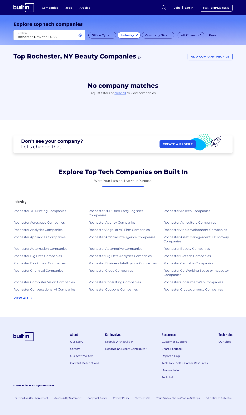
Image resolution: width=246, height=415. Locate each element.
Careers (75, 349)
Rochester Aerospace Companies (39, 222)
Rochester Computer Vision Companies (44, 282)
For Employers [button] (216, 7)
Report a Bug (171, 356)
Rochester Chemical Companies (38, 270)
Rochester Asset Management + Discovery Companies (196, 239)
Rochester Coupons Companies (113, 289)
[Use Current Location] (80, 35)
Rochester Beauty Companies (187, 249)
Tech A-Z (167, 377)
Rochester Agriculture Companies (190, 222)
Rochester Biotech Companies (187, 256)
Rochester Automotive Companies (115, 249)
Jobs (69, 7)
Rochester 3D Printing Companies (39, 211)
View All (22, 298)
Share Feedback (172, 349)
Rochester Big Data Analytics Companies (120, 256)
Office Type (101, 35)
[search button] (164, 7)
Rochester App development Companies (195, 230)
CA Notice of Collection (219, 398)
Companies (50, 7)
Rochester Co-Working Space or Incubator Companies (196, 273)
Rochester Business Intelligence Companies (123, 263)
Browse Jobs (170, 370)
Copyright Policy (97, 398)
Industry (128, 35)
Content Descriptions (84, 363)
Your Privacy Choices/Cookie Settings (178, 398)
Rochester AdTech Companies (187, 211)
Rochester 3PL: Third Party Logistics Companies (116, 213)
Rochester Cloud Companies (111, 270)
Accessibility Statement (67, 398)
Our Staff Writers (81, 356)
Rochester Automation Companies (40, 249)
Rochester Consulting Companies (115, 282)
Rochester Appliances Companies (39, 237)
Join (177, 7)
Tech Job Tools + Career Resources (185, 363)
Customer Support (174, 341)
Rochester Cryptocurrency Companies (193, 289)
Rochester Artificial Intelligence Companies (122, 237)
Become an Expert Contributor (126, 349)
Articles (85, 7)
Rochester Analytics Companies (37, 230)
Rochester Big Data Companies (37, 256)
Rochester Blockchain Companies (39, 263)
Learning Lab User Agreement (30, 398)
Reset (213, 35)
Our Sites (225, 341)
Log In (189, 7)
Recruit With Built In (119, 341)
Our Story (76, 341)
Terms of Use (142, 398)
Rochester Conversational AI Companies (44, 289)
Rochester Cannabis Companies (188, 263)
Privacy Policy (121, 398)
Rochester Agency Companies (112, 222)
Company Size (157, 35)
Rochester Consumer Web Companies (193, 282)
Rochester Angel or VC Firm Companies (119, 230)
